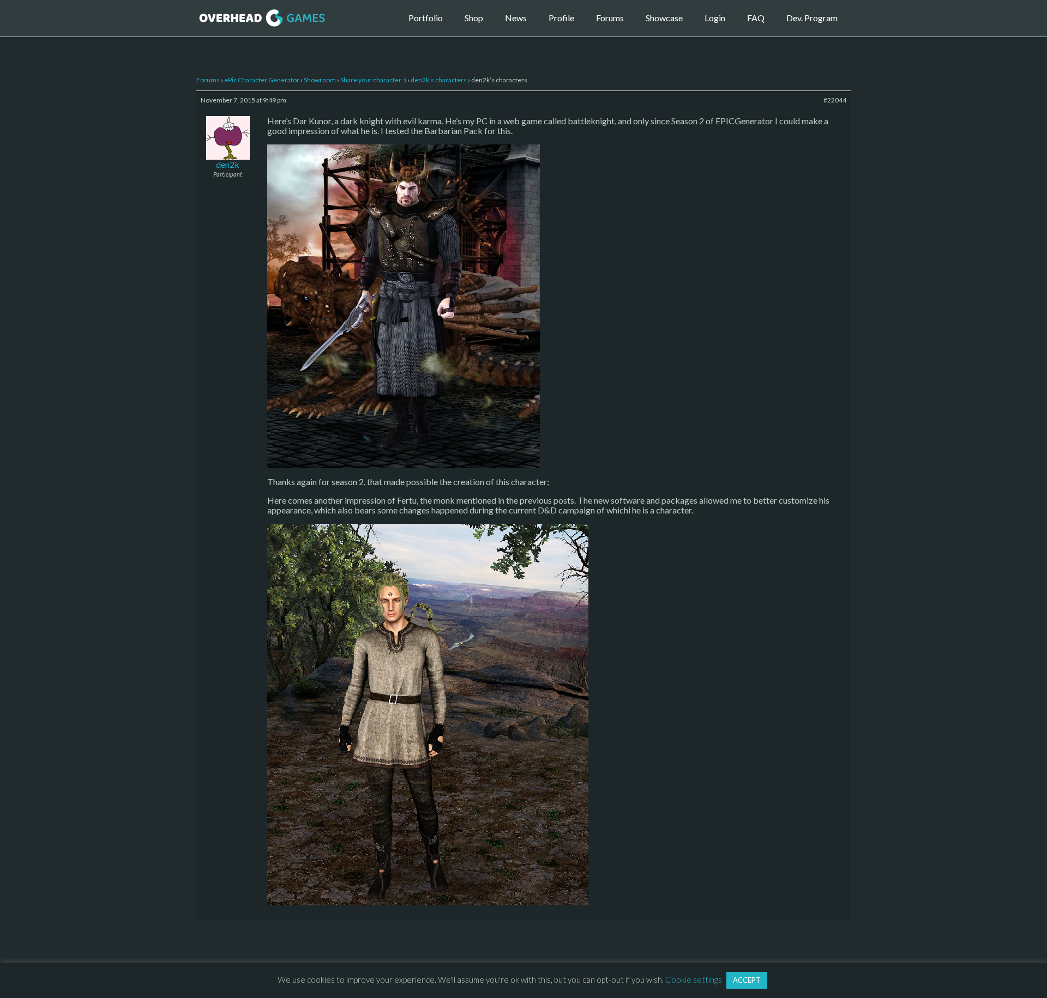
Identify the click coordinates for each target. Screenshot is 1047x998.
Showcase (664, 18)
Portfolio (425, 18)
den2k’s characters (439, 80)
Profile (561, 18)
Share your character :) (373, 80)
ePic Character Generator (261, 80)
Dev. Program (812, 18)
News (516, 18)
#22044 (834, 100)
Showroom (320, 80)
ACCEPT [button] (747, 980)
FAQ (756, 18)
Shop (474, 18)
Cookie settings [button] (693, 979)
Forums (610, 18)
